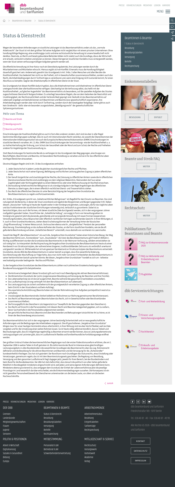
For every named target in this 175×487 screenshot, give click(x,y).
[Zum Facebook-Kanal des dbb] (132, 402)
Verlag (87, 461)
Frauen (6, 426)
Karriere (166, 5)
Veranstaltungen (133, 5)
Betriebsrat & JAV (51, 449)
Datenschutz (140, 450)
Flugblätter (146, 274)
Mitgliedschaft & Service (99, 439)
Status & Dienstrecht (135, 44)
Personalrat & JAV (51, 445)
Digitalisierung (9, 449)
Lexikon (157, 5)
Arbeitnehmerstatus (93, 414)
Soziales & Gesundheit (12, 453)
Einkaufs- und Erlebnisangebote (150, 347)
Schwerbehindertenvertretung (57, 453)
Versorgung (130, 57)
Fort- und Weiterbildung (153, 301)
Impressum (140, 460)
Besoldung (129, 48)
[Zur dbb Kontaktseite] (172, 26)
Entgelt (158, 117)
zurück (110, 383)
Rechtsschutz (135, 208)
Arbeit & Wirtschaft (11, 445)
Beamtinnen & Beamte (21, 21)
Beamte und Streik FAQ (142, 158)
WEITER (146, 166)
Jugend (6, 430)
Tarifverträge (90, 426)
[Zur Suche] (172, 20)
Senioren (7, 434)
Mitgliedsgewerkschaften (14, 422)
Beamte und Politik (13, 129)
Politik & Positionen (15, 439)
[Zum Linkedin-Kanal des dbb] (144, 402)
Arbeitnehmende (94, 407)
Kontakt (140, 441)
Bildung (6, 457)
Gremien (7, 414)
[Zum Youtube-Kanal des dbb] (149, 402)
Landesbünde (9, 418)
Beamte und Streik (13, 119)
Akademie (88, 457)
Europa (6, 461)
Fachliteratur (147, 331)
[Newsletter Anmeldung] (172, 32)
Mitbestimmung (53, 439)
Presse (122, 5)
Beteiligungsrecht (13, 124)
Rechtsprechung (132, 66)
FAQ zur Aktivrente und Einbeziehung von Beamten (152, 259)
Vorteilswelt (89, 453)
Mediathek (147, 5)
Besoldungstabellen (133, 53)
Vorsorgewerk (90, 449)
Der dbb (8, 407)
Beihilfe (128, 62)
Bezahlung (89, 418)
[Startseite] (4, 21)
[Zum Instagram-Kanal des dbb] (138, 402)
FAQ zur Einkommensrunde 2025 (154, 244)
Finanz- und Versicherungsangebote (153, 316)
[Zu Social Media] (172, 38)
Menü (160, 11)
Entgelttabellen (91, 422)
